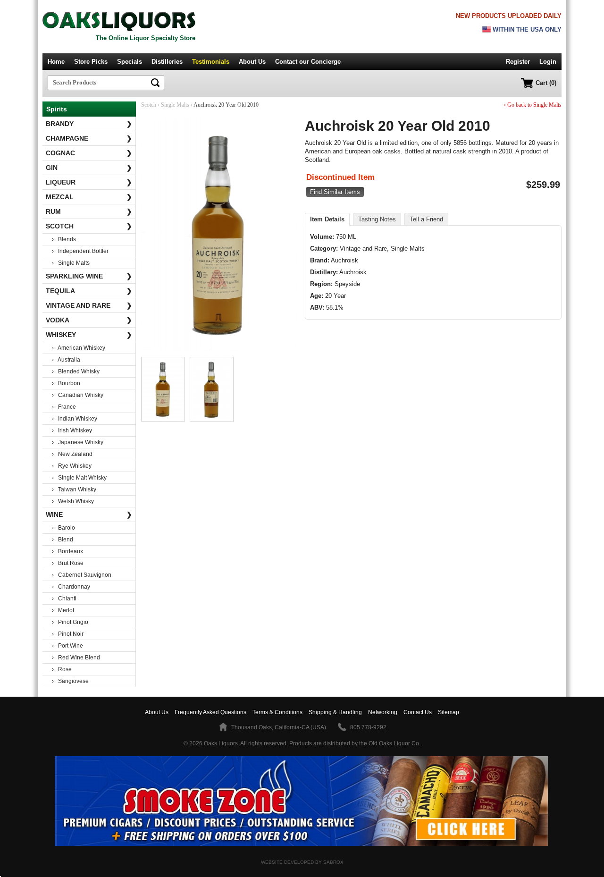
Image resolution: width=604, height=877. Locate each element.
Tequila (89, 291)
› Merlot (63, 610)
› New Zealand (72, 454)
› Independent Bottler (80, 251)
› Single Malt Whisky (79, 477)
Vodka (89, 320)
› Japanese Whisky (77, 442)
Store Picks (91, 61)
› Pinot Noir (68, 634)
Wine (89, 514)
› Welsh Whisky (73, 501)
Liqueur (89, 182)
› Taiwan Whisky (74, 489)
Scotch (89, 226)
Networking (382, 712)
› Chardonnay (71, 586)
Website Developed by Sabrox (302, 862)
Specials (129, 61)
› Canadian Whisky (77, 395)
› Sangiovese (70, 681)
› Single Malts (71, 263)
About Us (252, 61)
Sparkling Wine (89, 276)
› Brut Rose (68, 563)
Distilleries (167, 61)
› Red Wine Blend (76, 657)
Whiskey (89, 334)
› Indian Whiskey (74, 418)
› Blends (64, 239)
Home (56, 61)
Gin (89, 167)
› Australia (66, 359)
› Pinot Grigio (70, 622)
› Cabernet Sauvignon (81, 575)
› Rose (62, 669)
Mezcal (89, 197)
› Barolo (63, 527)
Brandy (89, 123)
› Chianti (64, 598)
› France (64, 407)
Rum (89, 211)
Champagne (89, 138)
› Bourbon (66, 383)
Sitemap (448, 712)
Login (547, 61)
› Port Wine (67, 645)
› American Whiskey (78, 348)
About (156, 712)
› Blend (62, 539)
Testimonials (210, 61)
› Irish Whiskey (72, 430)
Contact (308, 61)
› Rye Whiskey (72, 466)
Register (518, 61)
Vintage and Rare (89, 305)
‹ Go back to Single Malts (533, 104)
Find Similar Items (335, 191)
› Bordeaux (67, 551)
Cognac (89, 153)
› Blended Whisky (76, 371)
